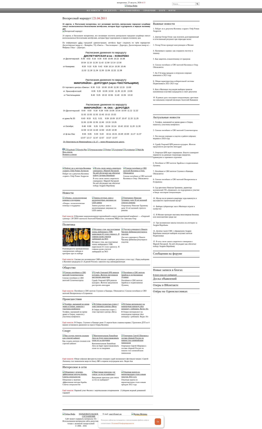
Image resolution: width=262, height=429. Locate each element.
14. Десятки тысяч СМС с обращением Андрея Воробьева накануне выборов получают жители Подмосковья (172, 233)
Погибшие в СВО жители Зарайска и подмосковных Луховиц (132, 282)
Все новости (93, 10)
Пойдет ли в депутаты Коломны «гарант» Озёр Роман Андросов (75, 174)
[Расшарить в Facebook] (70, 149)
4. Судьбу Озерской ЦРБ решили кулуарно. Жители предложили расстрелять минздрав (174, 145)
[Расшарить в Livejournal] (117, 149)
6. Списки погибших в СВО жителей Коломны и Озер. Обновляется (175, 65)
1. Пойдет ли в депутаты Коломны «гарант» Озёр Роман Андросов (176, 29)
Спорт (66, 331)
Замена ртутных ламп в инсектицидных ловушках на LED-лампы (104, 208)
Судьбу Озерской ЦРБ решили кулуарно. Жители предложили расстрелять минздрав (105, 282)
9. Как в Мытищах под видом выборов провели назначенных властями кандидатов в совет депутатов (175, 90)
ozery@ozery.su (115, 414)
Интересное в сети (74, 367)
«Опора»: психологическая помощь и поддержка (73, 204)
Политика (68, 224)
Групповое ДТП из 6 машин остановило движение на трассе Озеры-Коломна (106, 323)
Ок (158, 422)
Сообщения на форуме (167, 253)
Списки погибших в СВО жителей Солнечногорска (73, 279)
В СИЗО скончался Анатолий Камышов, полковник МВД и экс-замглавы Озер (104, 218)
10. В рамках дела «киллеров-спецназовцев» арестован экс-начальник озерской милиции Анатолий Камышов (175, 98)
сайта (80, 42)
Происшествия (72, 299)
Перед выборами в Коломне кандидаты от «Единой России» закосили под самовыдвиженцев (105, 260)
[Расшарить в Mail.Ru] (139, 149)
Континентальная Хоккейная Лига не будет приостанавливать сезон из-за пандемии (105, 345)
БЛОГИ (162, 10)
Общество (69, 267)
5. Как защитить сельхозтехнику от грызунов (171, 59)
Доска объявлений (165, 278)
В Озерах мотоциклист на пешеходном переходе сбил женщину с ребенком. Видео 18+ (134, 314)
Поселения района (130, 10)
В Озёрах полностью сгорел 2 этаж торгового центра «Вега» (104, 310)
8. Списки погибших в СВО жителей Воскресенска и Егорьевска (175, 180)
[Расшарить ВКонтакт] (63, 149)
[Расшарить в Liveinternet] (129, 149)
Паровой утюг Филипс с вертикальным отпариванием (97, 390)
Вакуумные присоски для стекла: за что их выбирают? (105, 378)
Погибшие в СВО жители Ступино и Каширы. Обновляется (99, 290)
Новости (68, 193)
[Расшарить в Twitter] (107, 149)
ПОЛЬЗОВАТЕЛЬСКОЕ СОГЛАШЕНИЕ (88, 415)
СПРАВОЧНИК (149, 10)
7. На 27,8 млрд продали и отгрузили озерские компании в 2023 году (172, 74)
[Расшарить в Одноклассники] (95, 149)
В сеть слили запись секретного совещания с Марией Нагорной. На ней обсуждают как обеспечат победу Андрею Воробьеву (106, 182)
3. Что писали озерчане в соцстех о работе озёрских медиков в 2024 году (174, 137)
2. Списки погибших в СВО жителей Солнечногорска (175, 130)
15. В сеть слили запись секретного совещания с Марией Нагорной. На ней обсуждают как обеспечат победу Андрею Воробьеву (174, 243)
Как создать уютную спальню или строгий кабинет (76, 342)
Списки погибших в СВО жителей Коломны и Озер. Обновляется (137, 177)
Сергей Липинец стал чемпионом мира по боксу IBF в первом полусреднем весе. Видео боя (105, 359)
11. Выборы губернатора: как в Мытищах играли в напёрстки (174, 207)
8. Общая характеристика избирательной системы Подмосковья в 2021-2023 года (173, 82)
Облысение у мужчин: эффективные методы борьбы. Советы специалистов (74, 382)
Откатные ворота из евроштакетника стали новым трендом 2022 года (133, 382)
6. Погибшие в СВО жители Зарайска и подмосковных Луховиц (175, 164)
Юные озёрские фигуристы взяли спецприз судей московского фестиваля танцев (107, 358)
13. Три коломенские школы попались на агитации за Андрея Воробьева (175, 223)
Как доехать (110, 10)
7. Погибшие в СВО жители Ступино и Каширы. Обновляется (173, 172)
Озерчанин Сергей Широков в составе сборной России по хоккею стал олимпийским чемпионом (133, 349)
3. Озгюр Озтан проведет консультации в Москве (173, 45)
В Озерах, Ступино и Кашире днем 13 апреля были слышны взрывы (102, 322)
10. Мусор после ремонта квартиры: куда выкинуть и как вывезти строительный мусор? (175, 199)
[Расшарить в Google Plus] (81, 149)
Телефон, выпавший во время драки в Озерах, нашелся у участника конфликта (74, 314)
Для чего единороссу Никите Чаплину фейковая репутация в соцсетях (134, 239)
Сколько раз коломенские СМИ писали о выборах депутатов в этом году (104, 259)
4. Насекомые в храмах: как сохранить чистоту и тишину (173, 51)
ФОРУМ (171, 10)
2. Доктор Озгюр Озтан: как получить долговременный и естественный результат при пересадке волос (176, 38)
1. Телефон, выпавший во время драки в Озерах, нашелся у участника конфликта (173, 123)
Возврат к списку (69, 154)
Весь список (67, 152)
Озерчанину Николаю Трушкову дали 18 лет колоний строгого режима (134, 208)
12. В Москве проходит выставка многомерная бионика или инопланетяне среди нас (176, 215)
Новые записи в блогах (168, 270)
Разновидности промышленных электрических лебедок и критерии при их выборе (75, 251)
